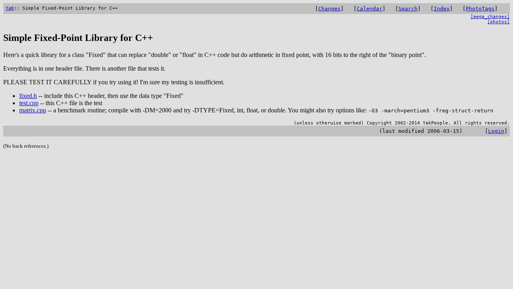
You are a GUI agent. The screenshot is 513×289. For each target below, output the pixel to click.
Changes (329, 9)
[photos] (498, 21)
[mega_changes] (490, 16)
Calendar (369, 9)
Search (408, 9)
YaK (10, 8)
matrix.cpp (32, 110)
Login (496, 131)
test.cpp (28, 103)
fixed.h (28, 95)
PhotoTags (480, 9)
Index (442, 9)
